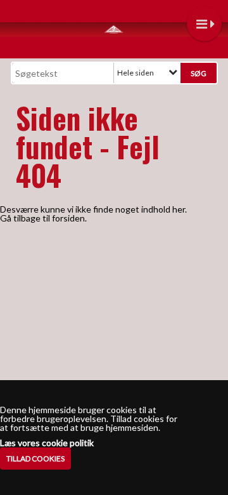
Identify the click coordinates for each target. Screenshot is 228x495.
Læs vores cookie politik (47, 443)
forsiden (68, 218)
